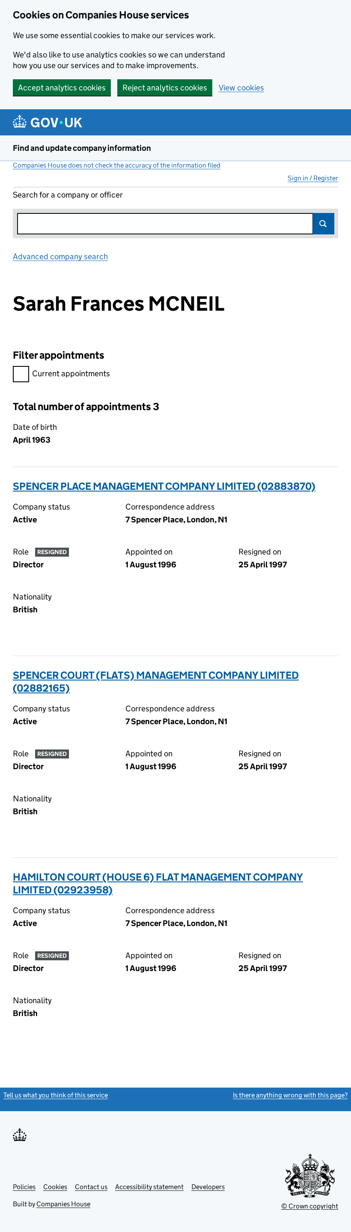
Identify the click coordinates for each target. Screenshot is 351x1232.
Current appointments (71, 373)
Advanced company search (60, 256)
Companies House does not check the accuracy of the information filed (116, 165)
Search (323, 223)
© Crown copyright (309, 1206)
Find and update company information (82, 148)
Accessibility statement (149, 1187)
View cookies (241, 88)
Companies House (63, 1204)
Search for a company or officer (68, 195)
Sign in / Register (313, 178)
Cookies (55, 1187)
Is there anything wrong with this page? (290, 1095)
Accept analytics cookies (62, 88)
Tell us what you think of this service (55, 1095)
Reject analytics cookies (164, 88)
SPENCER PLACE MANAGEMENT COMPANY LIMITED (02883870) (164, 486)
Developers (208, 1187)
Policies (24, 1187)
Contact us (91, 1187)
